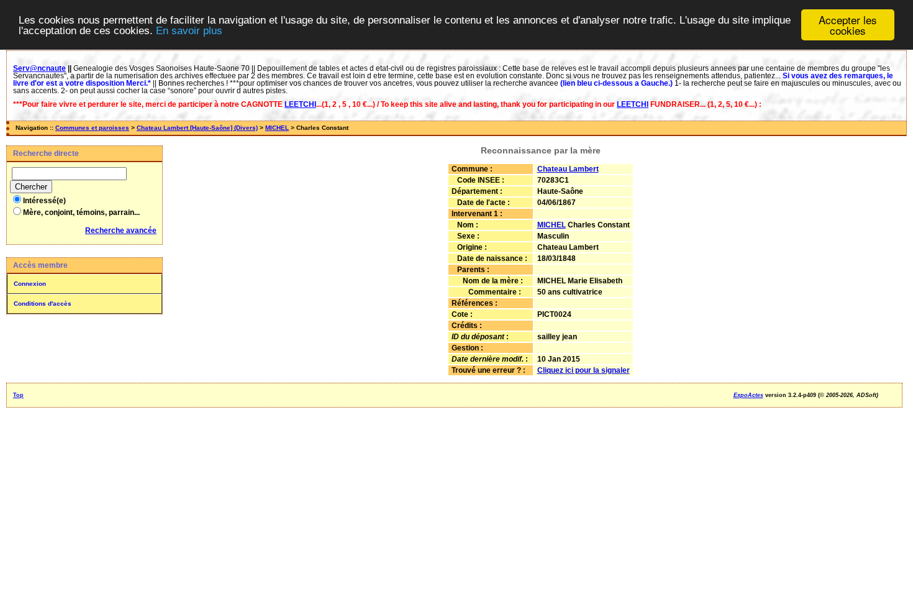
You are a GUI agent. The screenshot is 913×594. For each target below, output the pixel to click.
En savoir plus (189, 31)
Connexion (30, 283)
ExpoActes (748, 395)
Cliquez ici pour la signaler (583, 370)
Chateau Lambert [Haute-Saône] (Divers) (197, 127)
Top (18, 395)
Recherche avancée (121, 230)
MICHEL (277, 127)
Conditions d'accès (42, 303)
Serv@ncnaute (39, 68)
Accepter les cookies (848, 25)
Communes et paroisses (92, 127)
